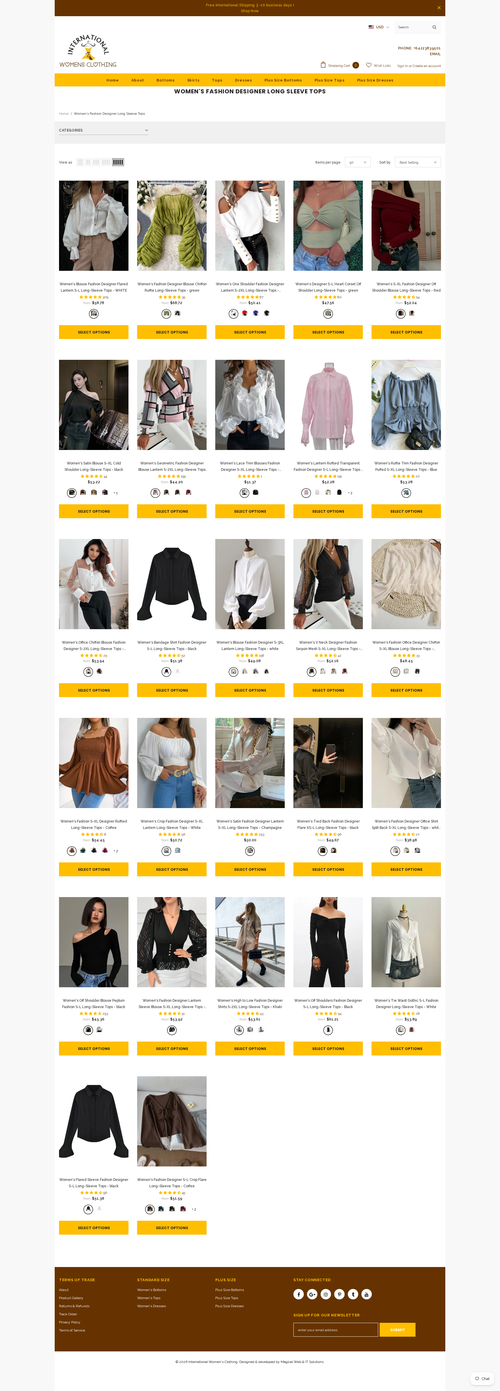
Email (435, 54)
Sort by (385, 162)
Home (64, 114)
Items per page (328, 162)
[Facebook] (298, 1294)
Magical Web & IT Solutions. (302, 1362)
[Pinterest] (339, 1294)
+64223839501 (427, 48)
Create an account (427, 66)
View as (65, 162)
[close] (439, 8)
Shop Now (250, 11)
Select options (94, 332)
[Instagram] (326, 1294)
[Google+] (312, 1294)
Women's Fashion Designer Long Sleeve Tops (109, 114)
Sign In (403, 66)
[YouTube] (366, 1294)
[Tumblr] (353, 1294)
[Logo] (88, 51)
